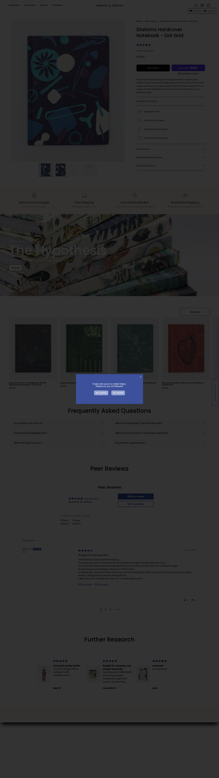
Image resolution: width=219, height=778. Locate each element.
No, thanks (118, 393)
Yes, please (101, 393)
